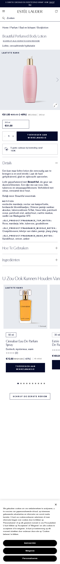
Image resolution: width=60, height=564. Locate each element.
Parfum (14, 27)
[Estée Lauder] (30, 11)
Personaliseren (29, 558)
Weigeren (30, 551)
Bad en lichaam (27, 27)
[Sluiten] (56, 504)
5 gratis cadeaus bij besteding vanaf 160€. (30, 3)
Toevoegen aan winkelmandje (37, 136)
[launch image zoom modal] (55, 105)
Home (5, 27)
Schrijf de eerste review (30, 396)
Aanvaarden (30, 543)
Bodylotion (42, 27)
